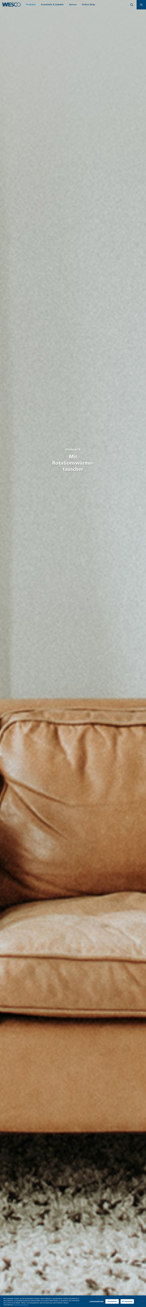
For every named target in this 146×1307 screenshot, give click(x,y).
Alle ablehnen (112, 1301)
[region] (73, 1301)
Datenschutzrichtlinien (21, 1305)
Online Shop (88, 4)
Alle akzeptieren (127, 1301)
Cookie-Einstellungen (97, 1301)
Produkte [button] (31, 4)
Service (73, 4)
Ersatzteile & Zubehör (52, 4)
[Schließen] (142, 1301)
